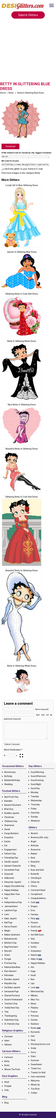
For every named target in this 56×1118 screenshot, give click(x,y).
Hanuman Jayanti (12, 882)
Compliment (36, 894)
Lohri (6, 914)
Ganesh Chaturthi (12, 866)
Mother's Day (10, 943)
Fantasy (34, 914)
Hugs (33, 971)
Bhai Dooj (8, 809)
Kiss (32, 979)
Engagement (10, 849)
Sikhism (8, 1044)
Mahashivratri (10, 939)
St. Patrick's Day (11, 1024)
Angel (33, 841)
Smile (33, 1048)
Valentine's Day (11, 1020)
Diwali (7, 829)
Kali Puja (8, 922)
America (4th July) (39, 837)
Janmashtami (11, 906)
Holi (6, 898)
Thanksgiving (10, 1016)
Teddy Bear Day (11, 1007)
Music (33, 1003)
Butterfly (35, 874)
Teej (6, 1012)
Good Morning (37, 772)
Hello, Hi (34, 959)
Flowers (34, 922)
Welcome (35, 1080)
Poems (34, 1012)
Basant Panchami (12, 805)
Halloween (9, 878)
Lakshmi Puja (10, 910)
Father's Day (10, 853)
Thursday (35, 804)
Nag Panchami (11, 947)
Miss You (35, 999)
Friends (34, 930)
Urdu (6, 1090)
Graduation (36, 951)
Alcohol (34, 833)
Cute (33, 902)
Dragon (34, 906)
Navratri (8, 951)
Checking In (36, 878)
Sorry (33, 1052)
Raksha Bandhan (12, 967)
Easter (7, 841)
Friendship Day (11, 857)
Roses (34, 1028)
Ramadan (9, 975)
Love (33, 987)
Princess (35, 1016)
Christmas (9, 817)
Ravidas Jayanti (11, 979)
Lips (32, 983)
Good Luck (35, 926)
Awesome (35, 849)
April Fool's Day (11, 797)
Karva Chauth (10, 926)
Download (10, 146)
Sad (32, 1036)
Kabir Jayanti (10, 918)
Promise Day (10, 963)
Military (34, 995)
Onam (7, 955)
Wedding (8, 784)
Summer (35, 1060)
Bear (33, 857)
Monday (34, 792)
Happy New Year (12, 894)
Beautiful (35, 862)
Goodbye (35, 943)
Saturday (35, 812)
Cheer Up (35, 882)
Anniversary (10, 772)
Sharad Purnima (12, 995)
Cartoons (8, 1057)
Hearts (34, 955)
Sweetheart (36, 1064)
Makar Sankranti (12, 934)
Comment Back (38, 890)
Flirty (33, 918)
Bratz (7, 1065)
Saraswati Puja (11, 991)
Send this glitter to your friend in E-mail (23, 169)
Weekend (35, 821)
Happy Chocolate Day (14, 886)
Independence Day (13, 902)
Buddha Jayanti (11, 813)
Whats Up (35, 1084)
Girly (33, 939)
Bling (33, 866)
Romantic (35, 1032)
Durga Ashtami (11, 833)
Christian (8, 1036)
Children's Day (10, 821)
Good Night (36, 784)
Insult (33, 975)
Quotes (34, 1020)
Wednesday (36, 800)
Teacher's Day (10, 1003)
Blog (6, 1102)
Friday (33, 808)
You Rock (35, 1089)
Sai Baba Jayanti (12, 987)
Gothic (34, 947)
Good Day (35, 788)
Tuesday (35, 796)
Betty (11, 93)
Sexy (33, 1040)
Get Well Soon (37, 934)
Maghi (7, 930)
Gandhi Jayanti (11, 862)
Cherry (34, 886)
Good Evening (37, 780)
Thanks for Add (38, 1072)
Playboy (34, 1007)
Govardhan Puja (11, 870)
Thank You (36, 1068)
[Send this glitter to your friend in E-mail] (2, 169)
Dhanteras (9, 825)
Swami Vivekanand (13, 999)
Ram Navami (10, 971)
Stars (33, 1056)
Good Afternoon (38, 776)
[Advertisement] (28, 52)
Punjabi (7, 1086)
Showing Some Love (40, 1044)
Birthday (8, 776)
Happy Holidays (11, 890)
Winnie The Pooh (12, 1069)
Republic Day (10, 983)
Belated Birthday (12, 780)
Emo (33, 910)
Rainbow (35, 1024)
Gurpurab (8, 874)
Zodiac (34, 1093)
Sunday (34, 816)
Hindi (6, 1082)
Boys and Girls (37, 870)
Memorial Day (37, 991)
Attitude (35, 845)
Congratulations (38, 898)
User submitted (38, 1076)
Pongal (7, 959)
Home (3, 93)
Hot (32, 967)
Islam (6, 1040)
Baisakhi (8, 801)
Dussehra (8, 837)
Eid (5, 845)
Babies (34, 853)
